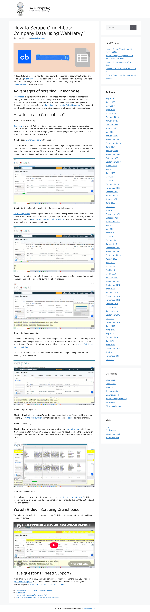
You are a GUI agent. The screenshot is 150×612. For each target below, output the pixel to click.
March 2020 (111, 274)
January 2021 (112, 244)
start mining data (73, 429)
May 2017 (110, 319)
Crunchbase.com (33, 140)
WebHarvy (28, 79)
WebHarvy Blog (39, 8)
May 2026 (110, 106)
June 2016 (110, 326)
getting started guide (23, 581)
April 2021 (110, 233)
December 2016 (113, 322)
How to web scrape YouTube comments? (31, 595)
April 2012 (110, 352)
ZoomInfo (49, 105)
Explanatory (111, 384)
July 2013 (110, 341)
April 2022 (110, 210)
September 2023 (113, 162)
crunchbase (20, 593)
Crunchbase (19, 97)
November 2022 (113, 188)
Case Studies (21, 590)
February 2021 (112, 240)
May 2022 (110, 207)
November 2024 (113, 139)
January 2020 (112, 277)
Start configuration (22, 214)
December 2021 (113, 214)
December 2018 (113, 296)
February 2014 (112, 337)
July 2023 (110, 169)
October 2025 (112, 124)
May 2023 (110, 177)
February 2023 (112, 184)
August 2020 (111, 259)
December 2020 (113, 248)
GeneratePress (89, 609)
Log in (108, 426)
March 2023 (111, 180)
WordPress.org (112, 438)
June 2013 (110, 345)
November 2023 (113, 154)
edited (71, 418)
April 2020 (110, 270)
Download (18, 126)
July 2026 (110, 98)
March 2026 (111, 113)
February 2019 (112, 292)
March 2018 (111, 307)
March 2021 (111, 236)
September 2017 (113, 315)
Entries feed (111, 430)
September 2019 (113, 285)
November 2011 (113, 356)
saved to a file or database (70, 497)
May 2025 (110, 132)
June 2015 (110, 330)
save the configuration (32, 418)
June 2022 (110, 203)
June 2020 (110, 263)
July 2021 (110, 225)
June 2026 (110, 102)
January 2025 (112, 136)
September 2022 (113, 195)
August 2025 (111, 128)
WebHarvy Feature (114, 406)
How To (30, 590)
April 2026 (110, 110)
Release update (113, 391)
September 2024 (113, 143)
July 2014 (110, 333)
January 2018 (112, 311)
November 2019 (113, 281)
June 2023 (110, 173)
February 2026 (112, 117)
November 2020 (113, 251)
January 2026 (112, 121)
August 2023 (111, 166)
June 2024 (110, 147)
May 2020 (110, 266)
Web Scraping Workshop (42, 590)
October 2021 (112, 218)
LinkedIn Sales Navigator (69, 105)
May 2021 (110, 229)
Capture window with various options (47, 219)
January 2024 (112, 151)
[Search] (133, 27)
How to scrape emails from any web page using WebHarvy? (38, 597)
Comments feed (113, 434)
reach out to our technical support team (47, 584)
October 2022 (112, 192)
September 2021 (113, 221)
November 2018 (113, 300)
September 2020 (113, 255)
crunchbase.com (21, 84)
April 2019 (110, 289)
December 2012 (113, 348)
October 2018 (112, 304)
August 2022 (111, 199)
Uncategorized (112, 395)
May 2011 (110, 360)
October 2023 (112, 158)
